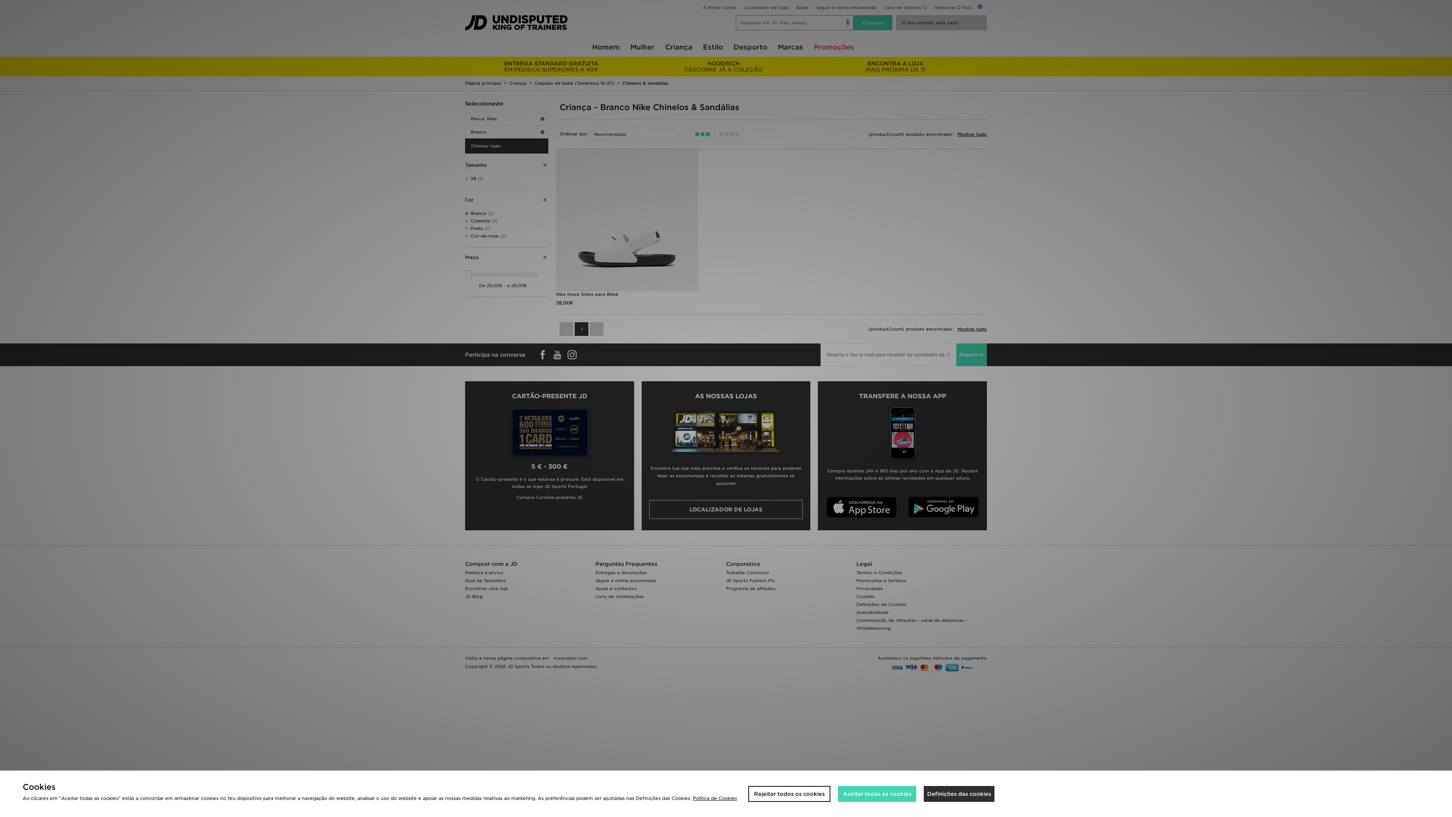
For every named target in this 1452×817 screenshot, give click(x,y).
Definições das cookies (959, 794)
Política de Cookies (715, 798)
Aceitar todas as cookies (877, 794)
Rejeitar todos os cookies (789, 794)
